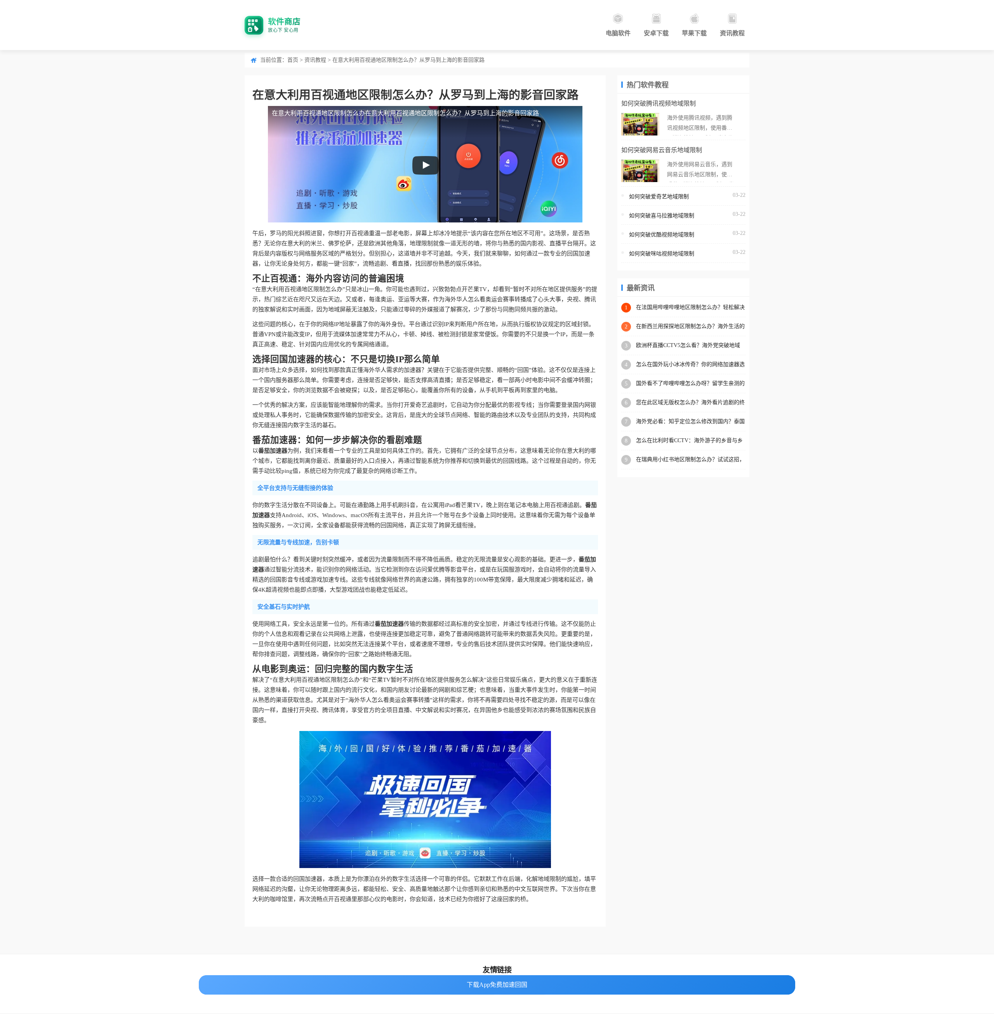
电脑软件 (618, 33)
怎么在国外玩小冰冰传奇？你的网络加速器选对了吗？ (690, 364)
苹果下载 (694, 33)
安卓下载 (656, 33)
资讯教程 (732, 33)
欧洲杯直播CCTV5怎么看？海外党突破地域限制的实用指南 (688, 345)
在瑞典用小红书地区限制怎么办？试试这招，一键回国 (690, 460)
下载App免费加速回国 (497, 984)
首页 (292, 60)
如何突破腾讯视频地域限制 (658, 103)
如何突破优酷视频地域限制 (661, 235)
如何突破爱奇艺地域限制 (659, 197)
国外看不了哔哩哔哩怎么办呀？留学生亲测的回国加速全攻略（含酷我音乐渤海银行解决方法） (690, 383)
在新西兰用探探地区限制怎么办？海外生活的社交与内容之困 (690, 326)
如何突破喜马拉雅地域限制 (661, 216)
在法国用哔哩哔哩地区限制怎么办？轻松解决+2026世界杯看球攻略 (690, 307)
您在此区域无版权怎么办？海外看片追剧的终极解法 (690, 402)
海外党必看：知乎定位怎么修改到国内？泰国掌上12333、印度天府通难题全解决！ (690, 421)
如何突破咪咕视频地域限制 (661, 254)
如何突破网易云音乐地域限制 (661, 150)
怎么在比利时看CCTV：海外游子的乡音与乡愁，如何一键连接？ (689, 441)
